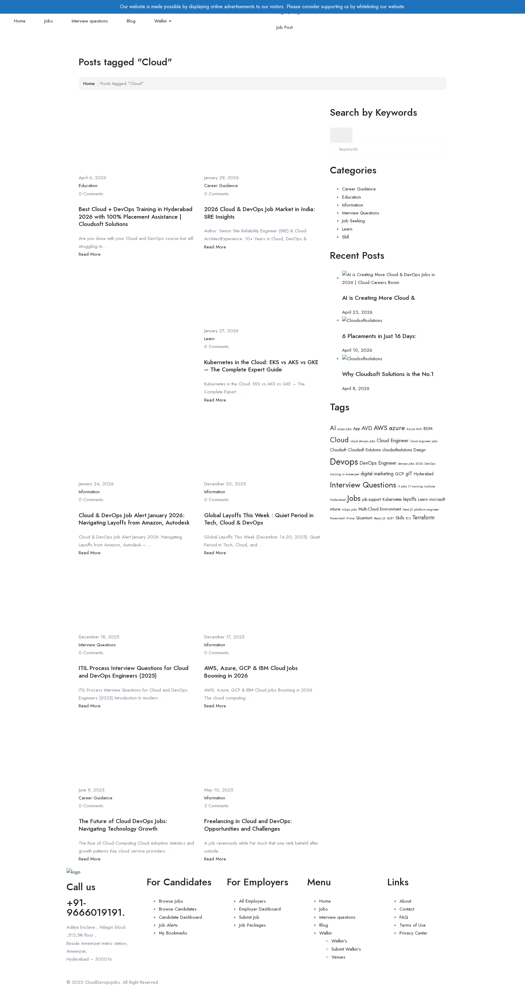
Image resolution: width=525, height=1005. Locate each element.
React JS (379, 518)
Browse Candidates (178, 909)
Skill (345, 237)
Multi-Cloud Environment (380, 509)
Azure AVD (414, 429)
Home (20, 21)
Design (419, 450)
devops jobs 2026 (410, 463)
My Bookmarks (173, 933)
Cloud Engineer (393, 440)
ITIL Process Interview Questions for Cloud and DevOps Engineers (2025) (133, 672)
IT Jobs (402, 486)
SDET (390, 518)
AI (333, 427)
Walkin (161, 21)
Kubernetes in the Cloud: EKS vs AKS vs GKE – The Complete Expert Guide (261, 366)
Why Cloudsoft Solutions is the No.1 (388, 374)
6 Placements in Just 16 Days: (379, 336)
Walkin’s (339, 941)
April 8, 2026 (355, 388)
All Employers (252, 901)
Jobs (48, 21)
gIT (409, 473)
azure (397, 427)
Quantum (364, 518)
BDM (428, 429)
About (405, 901)
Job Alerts (168, 925)
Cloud (339, 440)
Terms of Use (413, 925)
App (356, 429)
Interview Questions (97, 644)
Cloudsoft (338, 450)
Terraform (423, 517)
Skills (400, 518)
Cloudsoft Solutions (364, 450)
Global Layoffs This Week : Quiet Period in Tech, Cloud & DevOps (259, 519)
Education (88, 185)
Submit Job (249, 917)
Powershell (337, 518)
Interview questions (90, 21)
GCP (399, 474)
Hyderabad (424, 474)
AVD (367, 428)
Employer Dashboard (260, 909)
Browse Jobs (171, 901)
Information (89, 491)
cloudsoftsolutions (397, 450)
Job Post (284, 27)
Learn (209, 338)
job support (371, 499)
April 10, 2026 (357, 350)
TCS (408, 518)
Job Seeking (353, 220)
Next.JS (408, 509)
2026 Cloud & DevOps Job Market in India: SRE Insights (259, 213)
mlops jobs (349, 509)
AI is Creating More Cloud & (378, 298)
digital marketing (377, 473)
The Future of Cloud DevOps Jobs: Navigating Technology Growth (123, 825)
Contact (407, 909)
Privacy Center (413, 933)
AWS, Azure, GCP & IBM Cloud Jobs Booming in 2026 (251, 672)
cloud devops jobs (362, 441)
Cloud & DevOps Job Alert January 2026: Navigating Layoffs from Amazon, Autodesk (134, 519)
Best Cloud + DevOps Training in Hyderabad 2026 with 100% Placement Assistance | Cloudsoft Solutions (135, 216)
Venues (338, 957)
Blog (131, 21)
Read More (90, 254)
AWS (380, 427)
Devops (344, 461)
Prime (350, 518)
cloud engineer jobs (423, 441)
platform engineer (426, 509)
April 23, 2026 (357, 312)
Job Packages (252, 925)
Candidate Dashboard (180, 917)
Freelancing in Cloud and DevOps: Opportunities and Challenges (248, 825)
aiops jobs (344, 429)
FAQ (404, 917)
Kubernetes (392, 499)
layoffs (410, 499)
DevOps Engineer (377, 463)
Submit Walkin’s (346, 949)
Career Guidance (221, 185)
